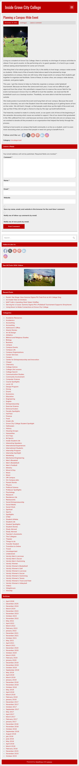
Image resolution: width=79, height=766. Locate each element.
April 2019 (10, 675)
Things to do (10, 541)
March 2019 (10, 677)
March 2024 (10, 609)
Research (9, 495)
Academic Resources (14, 318)
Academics (10, 320)
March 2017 (10, 717)
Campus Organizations (15, 352)
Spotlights (10, 514)
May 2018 (10, 690)
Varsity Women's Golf (14, 568)
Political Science (12, 487)
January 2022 (11, 631)
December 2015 (12, 751)
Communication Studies (15, 374)
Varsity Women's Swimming (17, 576)
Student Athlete (12, 519)
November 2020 (12, 650)
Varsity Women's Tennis (15, 578)
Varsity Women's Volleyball (16, 583)
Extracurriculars (12, 409)
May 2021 (10, 640)
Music (8, 473)
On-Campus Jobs (12, 480)
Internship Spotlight (13, 453)
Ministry (9, 468)
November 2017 (12, 704)
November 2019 (12, 665)
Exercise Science (12, 406)
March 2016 (10, 746)
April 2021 (10, 643)
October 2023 (11, 616)
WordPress (39, 762)
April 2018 (10, 692)
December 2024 (12, 606)
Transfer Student (12, 544)
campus (9, 345)
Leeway (49, 762)
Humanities (10, 433)
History (9, 428)
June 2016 (10, 739)
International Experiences (15, 446)
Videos (8, 586)
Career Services (12, 355)
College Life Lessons (13, 369)
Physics (9, 485)
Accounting (10, 323)
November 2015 (12, 753)
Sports (8, 512)
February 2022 (11, 628)
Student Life (10, 522)
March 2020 (10, 655)
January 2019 (11, 680)
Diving (8, 389)
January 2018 (11, 699)
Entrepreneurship (12, 404)
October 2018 (11, 687)
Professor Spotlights (13, 490)
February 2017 (11, 719)
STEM (8, 517)
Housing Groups (12, 431)
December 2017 (12, 702)
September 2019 (12, 670)
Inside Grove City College (23, 7)
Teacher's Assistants (14, 534)
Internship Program (13, 450)
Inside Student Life (13, 441)
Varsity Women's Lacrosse (16, 571)
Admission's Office (13, 328)
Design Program (12, 387)
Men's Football (11, 465)
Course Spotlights (13, 382)
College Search (11, 372)
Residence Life (11, 497)
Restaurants (10, 500)
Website (7, 197)
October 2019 (11, 667)
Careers (9, 357)
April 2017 (10, 714)
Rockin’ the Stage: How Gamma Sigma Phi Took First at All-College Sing (33, 297)
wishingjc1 (23, 23)
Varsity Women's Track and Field (18, 581)
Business (9, 342)
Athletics (9, 335)
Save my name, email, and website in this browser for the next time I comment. (34, 209)
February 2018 (11, 697)
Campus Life (11, 350)
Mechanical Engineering (15, 458)
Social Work (10, 507)
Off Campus (10, 477)
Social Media (11, 505)
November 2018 (12, 685)
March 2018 (10, 695)
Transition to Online (13, 546)
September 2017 (12, 709)
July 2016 (9, 736)
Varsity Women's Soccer (15, 573)
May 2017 (10, 712)
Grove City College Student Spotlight (20, 423)
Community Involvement (15, 377)
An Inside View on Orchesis (16, 300)
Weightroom (11, 588)
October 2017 (11, 707)
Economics (10, 394)
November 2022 (12, 618)
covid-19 (9, 384)
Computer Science (13, 379)
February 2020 (11, 658)
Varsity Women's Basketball (17, 566)
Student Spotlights (13, 524)
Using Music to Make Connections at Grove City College (27, 307)
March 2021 (10, 645)
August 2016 (11, 734)
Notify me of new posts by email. (16, 221)
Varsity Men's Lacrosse (15, 556)
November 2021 (12, 636)
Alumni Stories (11, 330)
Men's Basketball (12, 463)
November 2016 (12, 726)
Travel (8, 549)
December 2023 (12, 611)
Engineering (10, 399)
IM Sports (9, 438)
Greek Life (10, 421)
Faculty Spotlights (13, 411)
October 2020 (11, 653)
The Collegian (11, 536)
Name (6, 180)
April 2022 (10, 623)
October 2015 (11, 756)
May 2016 (10, 741)
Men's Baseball (12, 460)
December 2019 (12, 663)
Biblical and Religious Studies (17, 337)
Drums (8, 391)
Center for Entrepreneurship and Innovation (22, 360)
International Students (14, 448)
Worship (9, 590)
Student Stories (12, 527)
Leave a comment (36, 23)
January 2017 (11, 722)
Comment (8, 157)
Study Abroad (11, 529)
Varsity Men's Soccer (14, 559)
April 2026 (10, 601)
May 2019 (10, 672)
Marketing (10, 455)
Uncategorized (16, 140)
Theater (9, 539)
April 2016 (10, 744)
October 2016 (11, 729)
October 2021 (11, 638)
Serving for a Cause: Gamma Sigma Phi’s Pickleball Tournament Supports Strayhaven (39, 305)
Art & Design (11, 333)
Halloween (10, 426)
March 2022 (10, 626)
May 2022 (10, 621)
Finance (9, 416)
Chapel (8, 362)
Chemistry (10, 364)
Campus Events (12, 347)
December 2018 (12, 682)
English (8, 401)
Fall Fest (9, 414)
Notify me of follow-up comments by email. (20, 215)
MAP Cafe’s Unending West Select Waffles (22, 302)
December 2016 (12, 724)
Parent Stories (11, 482)
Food (8, 419)
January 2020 (11, 660)
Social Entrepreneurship (15, 502)
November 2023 (12, 613)
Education (10, 396)
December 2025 (12, 604)
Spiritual (9, 509)
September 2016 (12, 731)
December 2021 (12, 633)
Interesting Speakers (14, 443)
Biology (9, 340)
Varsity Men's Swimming (15, 561)
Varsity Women (12, 563)
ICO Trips (9, 436)
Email (6, 189)
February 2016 (11, 749)
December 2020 (12, 648)
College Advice (11, 367)
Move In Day (11, 470)
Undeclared (10, 554)
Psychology (10, 492)
